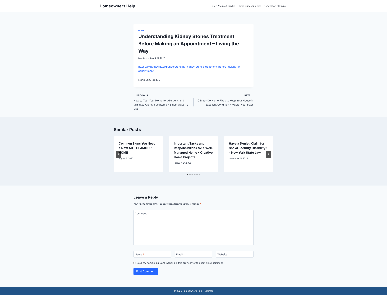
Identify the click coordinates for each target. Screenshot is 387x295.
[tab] (187, 174)
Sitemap (209, 290)
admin (144, 58)
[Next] (268, 154)
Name (139, 254)
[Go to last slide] (118, 154)
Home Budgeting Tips (249, 6)
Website (222, 254)
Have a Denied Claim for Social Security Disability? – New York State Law (248, 148)
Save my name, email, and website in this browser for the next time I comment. (180, 262)
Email (180, 254)
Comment (142, 213)
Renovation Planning (275, 6)
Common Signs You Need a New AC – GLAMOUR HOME (137, 148)
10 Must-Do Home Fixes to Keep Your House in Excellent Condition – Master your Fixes (225, 100)
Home (141, 30)
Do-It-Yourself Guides (223, 6)
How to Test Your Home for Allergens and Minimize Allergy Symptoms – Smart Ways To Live (160, 102)
